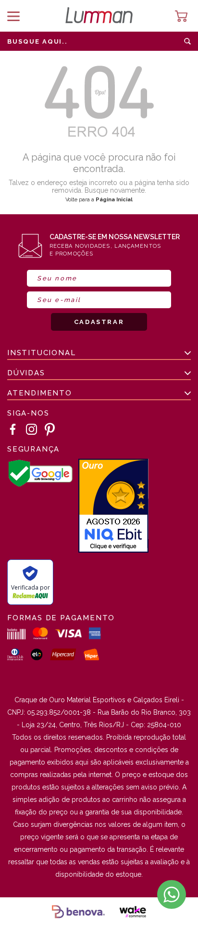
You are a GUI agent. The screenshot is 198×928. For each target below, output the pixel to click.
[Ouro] (113, 507)
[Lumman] (99, 16)
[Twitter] (50, 429)
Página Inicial (114, 200)
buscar (187, 41)
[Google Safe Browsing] (40, 484)
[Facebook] (13, 430)
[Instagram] (31, 430)
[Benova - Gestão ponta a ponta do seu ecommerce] (78, 913)
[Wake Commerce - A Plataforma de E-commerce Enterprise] (132, 913)
